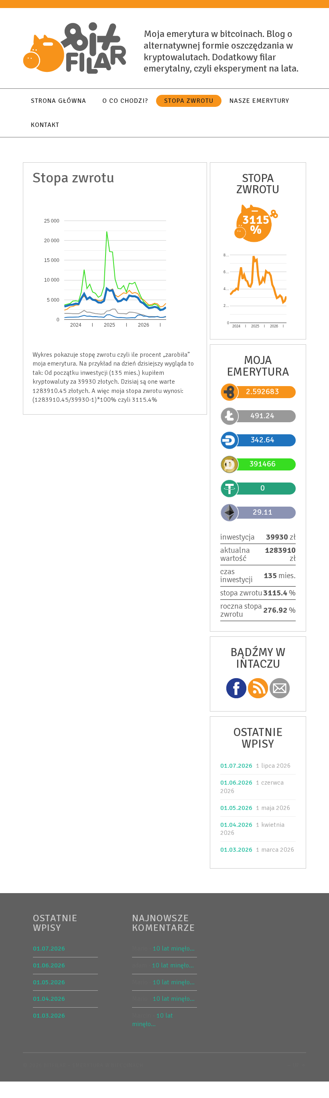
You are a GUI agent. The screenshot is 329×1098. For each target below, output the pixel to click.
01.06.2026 (236, 783)
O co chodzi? (125, 101)
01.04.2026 (236, 825)
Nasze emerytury (259, 101)
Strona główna (58, 101)
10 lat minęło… (174, 949)
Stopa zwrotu (188, 101)
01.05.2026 (236, 808)
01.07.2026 (236, 766)
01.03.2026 (236, 850)
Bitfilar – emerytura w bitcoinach (93, 1065)
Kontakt (45, 125)
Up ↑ (299, 1065)
